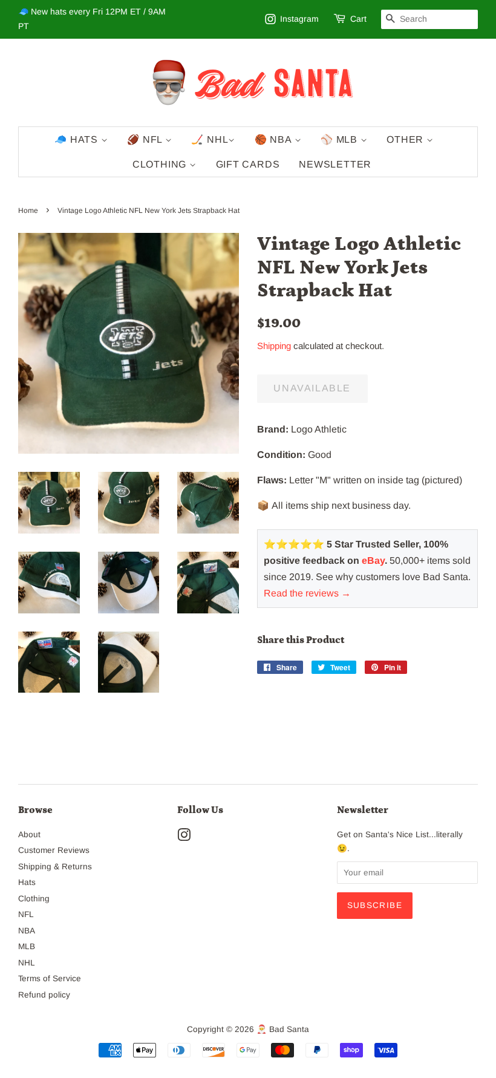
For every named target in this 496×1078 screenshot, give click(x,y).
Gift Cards (248, 164)
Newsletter (335, 164)
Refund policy (44, 994)
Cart (358, 19)
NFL (26, 914)
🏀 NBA (275, 139)
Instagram (299, 19)
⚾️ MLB (341, 139)
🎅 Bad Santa (282, 1029)
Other (406, 139)
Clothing (160, 164)
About (29, 834)
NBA (26, 930)
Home (28, 210)
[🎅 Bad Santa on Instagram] (184, 837)
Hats (27, 882)
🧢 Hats (77, 139)
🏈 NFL (146, 139)
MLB (26, 946)
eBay (373, 560)
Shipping (274, 346)
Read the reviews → (307, 593)
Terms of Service (49, 978)
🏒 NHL (209, 139)
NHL (26, 962)
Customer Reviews (54, 850)
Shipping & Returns (55, 866)
